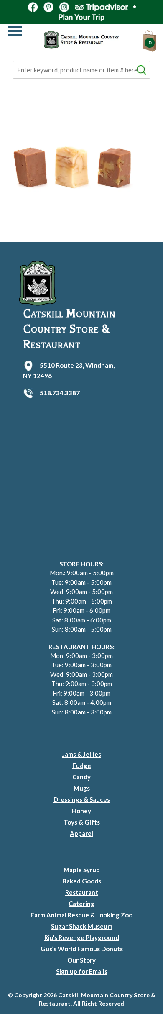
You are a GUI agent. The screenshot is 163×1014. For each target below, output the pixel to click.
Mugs (82, 788)
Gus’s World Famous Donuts (82, 949)
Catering (81, 903)
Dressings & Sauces (81, 799)
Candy (81, 777)
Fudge (81, 765)
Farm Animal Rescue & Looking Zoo (81, 915)
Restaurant (81, 892)
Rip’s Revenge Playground (81, 937)
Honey (81, 810)
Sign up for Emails (81, 971)
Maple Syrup (82, 869)
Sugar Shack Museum (81, 926)
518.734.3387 (60, 393)
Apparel (81, 833)
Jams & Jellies (81, 754)
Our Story (81, 960)
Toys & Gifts (82, 822)
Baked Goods (81, 881)
